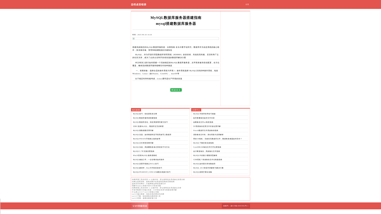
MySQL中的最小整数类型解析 (205, 155)
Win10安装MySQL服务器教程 (145, 155)
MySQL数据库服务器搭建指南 (145, 118)
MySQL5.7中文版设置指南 (143, 151)
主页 (247, 4)
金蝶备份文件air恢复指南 (203, 122)
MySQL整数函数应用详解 (143, 130)
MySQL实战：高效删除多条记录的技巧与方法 (151, 147)
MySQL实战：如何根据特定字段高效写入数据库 (152, 134)
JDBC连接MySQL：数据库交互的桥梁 (148, 126)
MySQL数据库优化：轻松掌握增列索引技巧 (150, 122)
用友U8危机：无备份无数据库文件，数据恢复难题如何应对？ (217, 139)
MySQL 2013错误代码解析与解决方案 (208, 168)
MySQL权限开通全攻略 (202, 172)
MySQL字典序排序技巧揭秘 (204, 114)
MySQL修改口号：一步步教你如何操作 (148, 159)
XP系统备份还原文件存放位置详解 (207, 126)
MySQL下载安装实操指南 (203, 143)
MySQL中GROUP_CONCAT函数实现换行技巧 (152, 172)
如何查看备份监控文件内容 (204, 118)
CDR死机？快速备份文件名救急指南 (207, 159)
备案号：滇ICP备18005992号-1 (236, 206)
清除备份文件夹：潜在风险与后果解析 (208, 134)
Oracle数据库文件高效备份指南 (205, 130)
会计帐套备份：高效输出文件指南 (206, 151)
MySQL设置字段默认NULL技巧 (146, 164)
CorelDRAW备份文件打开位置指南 (207, 147)
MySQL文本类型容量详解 (143, 143)
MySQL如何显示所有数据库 (204, 164)
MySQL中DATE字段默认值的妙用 (146, 139)
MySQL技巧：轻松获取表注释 (145, 114)
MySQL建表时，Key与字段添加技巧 (147, 168)
